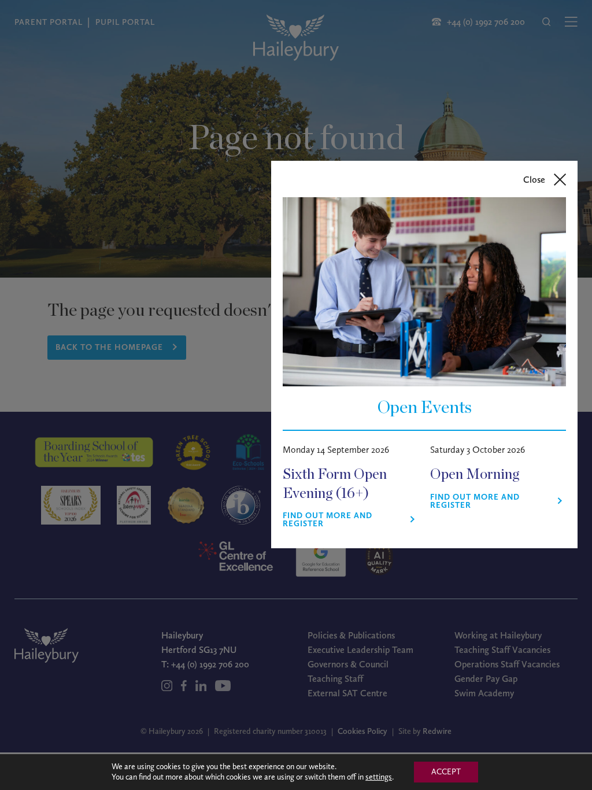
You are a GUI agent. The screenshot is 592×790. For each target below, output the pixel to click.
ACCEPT (446, 772)
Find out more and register (327, 520)
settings (378, 777)
